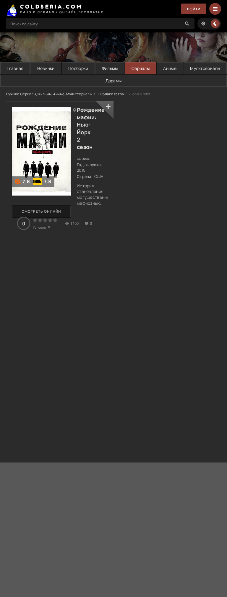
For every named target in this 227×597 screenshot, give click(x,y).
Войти (193, 9)
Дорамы (114, 80)
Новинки (46, 68)
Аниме (169, 68)
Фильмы (110, 68)
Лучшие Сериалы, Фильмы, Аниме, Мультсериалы (49, 93)
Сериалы (141, 68)
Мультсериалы (205, 68)
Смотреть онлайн (41, 211)
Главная (15, 68)
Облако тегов (112, 93)
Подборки (78, 68)
